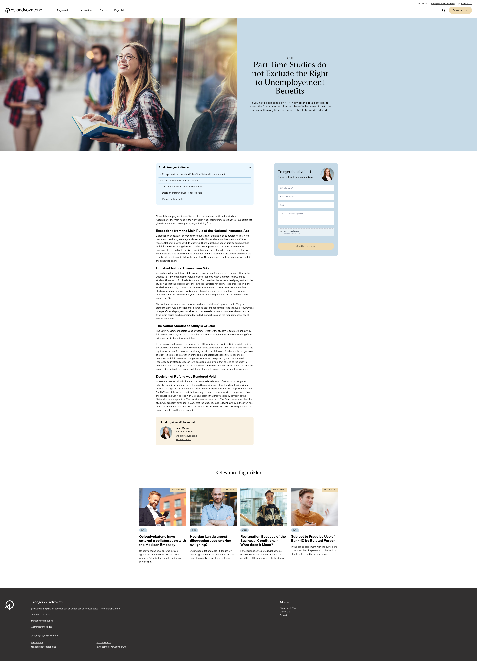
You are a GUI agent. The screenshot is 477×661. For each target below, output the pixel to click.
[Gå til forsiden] (23, 10)
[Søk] (443, 10)
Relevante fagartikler (173, 199)
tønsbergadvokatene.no (43, 646)
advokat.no (37, 642)
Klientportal (466, 3)
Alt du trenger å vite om (174, 167)
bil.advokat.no (104, 642)
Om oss (103, 10)
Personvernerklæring (42, 620)
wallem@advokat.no (186, 435)
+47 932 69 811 (183, 439)
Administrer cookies (41, 626)
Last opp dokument (291, 231)
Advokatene (86, 10)
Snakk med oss (460, 10)
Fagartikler (120, 10)
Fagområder (63, 10)
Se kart (283, 615)
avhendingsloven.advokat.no (111, 646)
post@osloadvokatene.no (443, 3)
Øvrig (290, 58)
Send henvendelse (306, 246)
